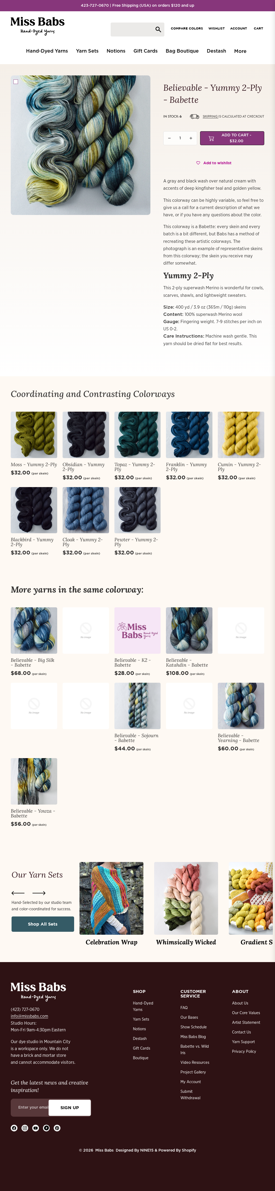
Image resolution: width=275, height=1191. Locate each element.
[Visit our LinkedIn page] (46, 1128)
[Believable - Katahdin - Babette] (189, 630)
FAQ (184, 1008)
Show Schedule (193, 1027)
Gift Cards (141, 1048)
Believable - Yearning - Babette (238, 737)
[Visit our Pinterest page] (57, 1128)
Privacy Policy (244, 1052)
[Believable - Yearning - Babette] (241, 706)
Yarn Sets (141, 1019)
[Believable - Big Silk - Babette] (34, 630)
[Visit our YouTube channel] (35, 1128)
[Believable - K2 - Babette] (137, 630)
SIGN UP (69, 1107)
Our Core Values (246, 1013)
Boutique (141, 1058)
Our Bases (189, 1017)
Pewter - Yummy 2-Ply (136, 541)
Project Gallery (193, 1072)
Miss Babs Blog (193, 1037)
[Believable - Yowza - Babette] (34, 781)
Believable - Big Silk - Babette (32, 662)
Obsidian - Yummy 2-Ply (83, 466)
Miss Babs (104, 1150)
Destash (140, 1039)
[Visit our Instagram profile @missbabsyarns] (24, 1128)
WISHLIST (216, 28)
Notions (139, 1029)
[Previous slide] (18, 893)
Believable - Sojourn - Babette (136, 737)
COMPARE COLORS (187, 28)
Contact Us (241, 1032)
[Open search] (137, 29)
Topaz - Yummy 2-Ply (134, 466)
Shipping (210, 116)
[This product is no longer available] (86, 630)
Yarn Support (243, 1042)
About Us (240, 1003)
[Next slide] (38, 893)
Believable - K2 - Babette (132, 662)
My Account (190, 1082)
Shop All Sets (42, 924)
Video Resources (194, 1063)
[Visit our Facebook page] (14, 1128)
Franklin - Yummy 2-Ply (186, 466)
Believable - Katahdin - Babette (187, 662)
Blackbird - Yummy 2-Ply (32, 541)
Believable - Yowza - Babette (33, 813)
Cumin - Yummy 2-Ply (239, 466)
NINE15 (147, 1150)
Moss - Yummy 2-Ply (34, 464)
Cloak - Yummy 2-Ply (83, 541)
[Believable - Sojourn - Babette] (137, 706)
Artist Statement (246, 1023)
